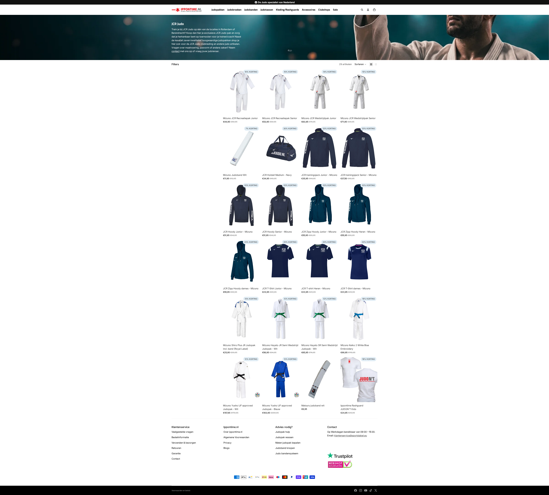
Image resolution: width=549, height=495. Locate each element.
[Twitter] (375, 490)
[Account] (368, 10)
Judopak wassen (284, 437)
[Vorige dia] (227, 318)
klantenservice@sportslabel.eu (350, 435)
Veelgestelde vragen (182, 431)
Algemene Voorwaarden (236, 437)
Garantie (176, 453)
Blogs (226, 448)
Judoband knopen (285, 448)
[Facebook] (355, 490)
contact (176, 51)
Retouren (176, 448)
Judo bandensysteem (286, 453)
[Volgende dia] (255, 318)
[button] (360, 64)
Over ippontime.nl (232, 431)
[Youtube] (365, 490)
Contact (176, 458)
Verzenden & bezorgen (184, 442)
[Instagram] (360, 490)
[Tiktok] (370, 490)
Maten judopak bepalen (287, 442)
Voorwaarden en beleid (181, 490)
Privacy (227, 442)
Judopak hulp (282, 431)
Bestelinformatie (180, 437)
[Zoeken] (362, 10)
